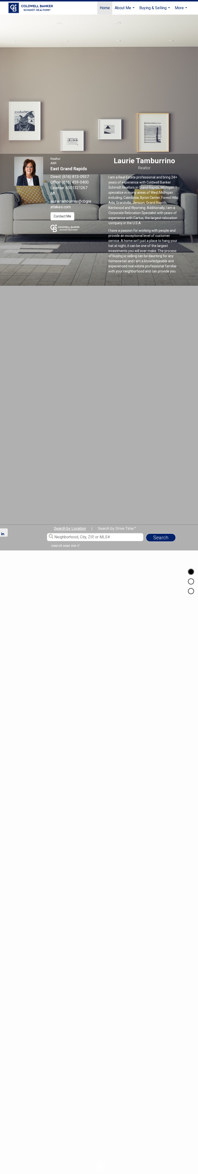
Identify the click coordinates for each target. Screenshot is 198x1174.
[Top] (191, 572)
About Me (125, 10)
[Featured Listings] (191, 581)
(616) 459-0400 (75, 182)
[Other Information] (191, 591)
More (181, 10)
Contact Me (62, 216)
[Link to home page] (33, 8)
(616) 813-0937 (75, 176)
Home (105, 8)
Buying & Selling (155, 10)
